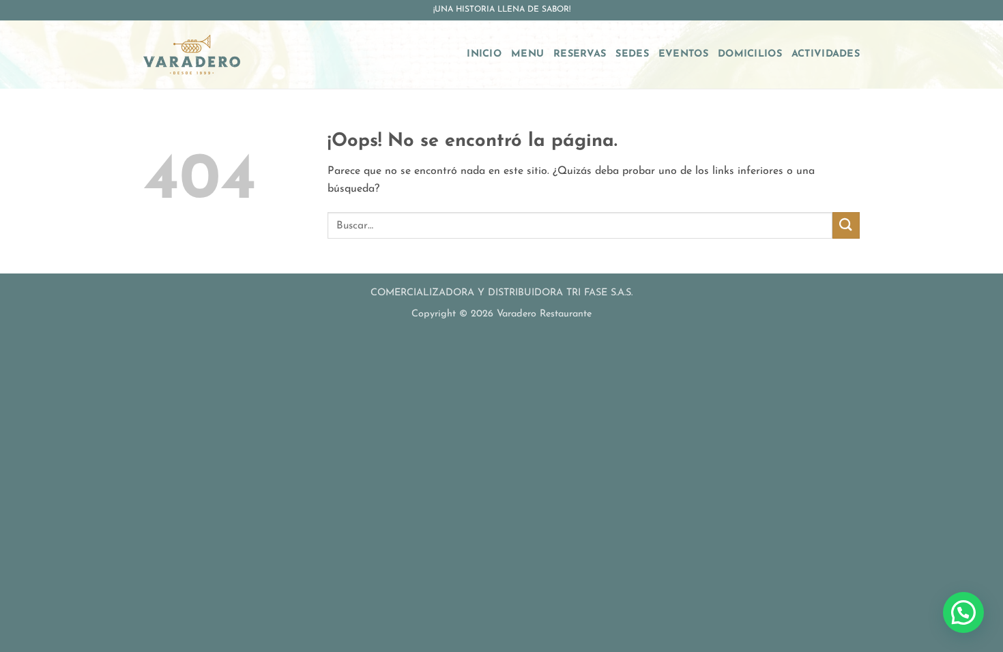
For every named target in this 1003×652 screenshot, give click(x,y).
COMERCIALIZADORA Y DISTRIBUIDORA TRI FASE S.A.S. (501, 293)
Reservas (579, 54)
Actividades (825, 54)
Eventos (683, 54)
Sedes (631, 54)
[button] (963, 612)
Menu (527, 54)
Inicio (484, 54)
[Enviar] (846, 225)
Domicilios (750, 54)
